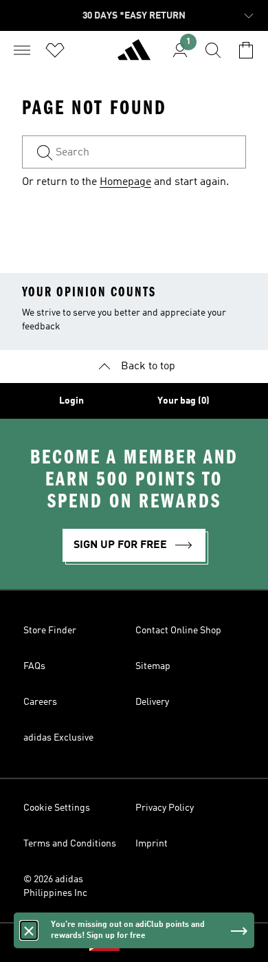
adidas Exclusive (58, 738)
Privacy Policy (164, 808)
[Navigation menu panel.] (21, 50)
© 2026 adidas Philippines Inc (55, 886)
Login (71, 401)
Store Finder (49, 630)
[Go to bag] (246, 50)
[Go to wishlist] (54, 50)
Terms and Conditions (69, 844)
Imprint (151, 844)
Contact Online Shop (178, 630)
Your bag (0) (183, 401)
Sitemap (152, 666)
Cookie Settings (56, 808)
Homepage (125, 182)
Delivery (152, 702)
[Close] (29, 930)
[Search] (213, 50)
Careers (40, 702)
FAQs (34, 666)
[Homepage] (134, 55)
